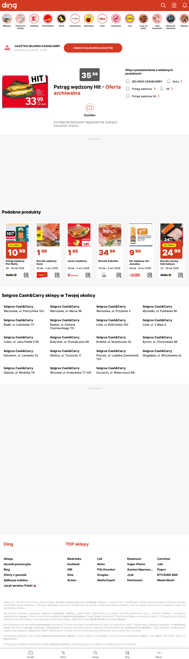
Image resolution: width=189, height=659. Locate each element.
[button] (163, 5)
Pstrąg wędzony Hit (144, 96)
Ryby (176, 81)
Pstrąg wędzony (142, 88)
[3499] (109, 234)
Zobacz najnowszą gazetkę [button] (93, 47)
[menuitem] (30, 654)
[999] (140, 234)
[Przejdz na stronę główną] (10, 6)
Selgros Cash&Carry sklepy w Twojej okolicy (48, 295)
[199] (48, 234)
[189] (79, 234)
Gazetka (89, 115)
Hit (167, 88)
